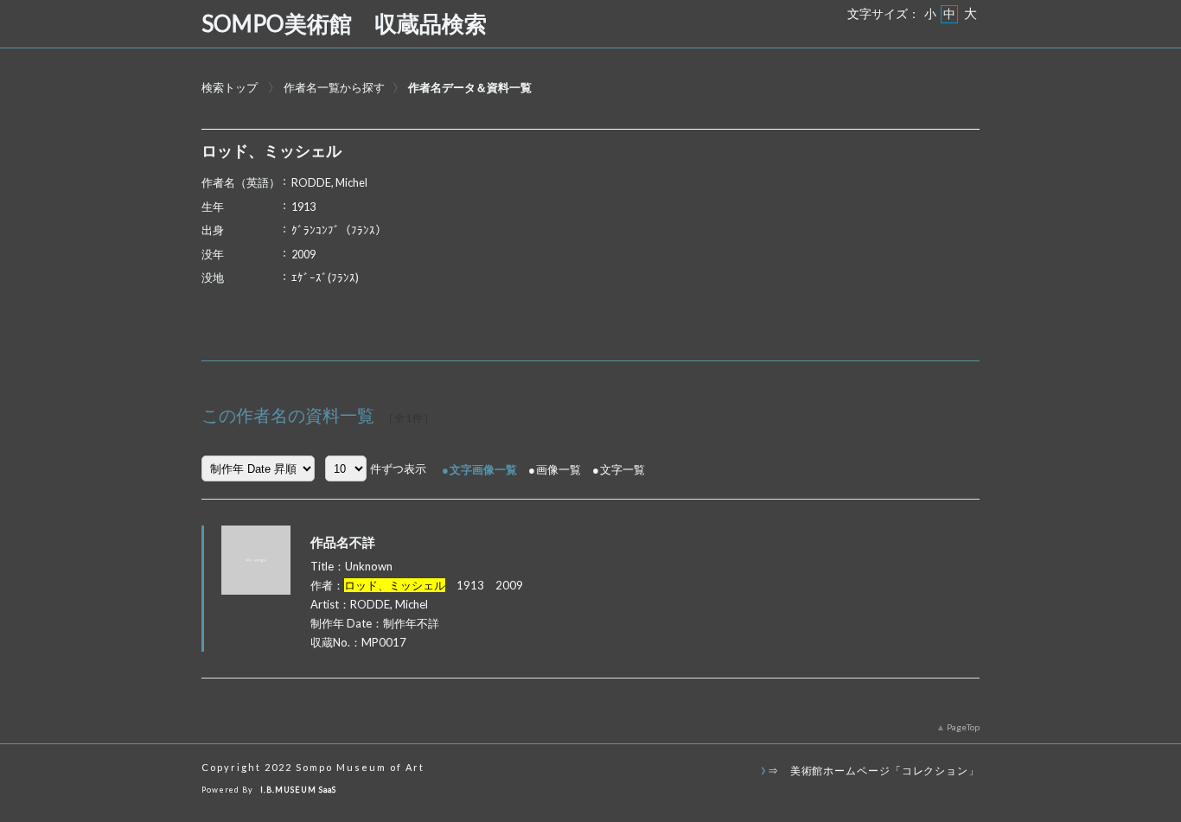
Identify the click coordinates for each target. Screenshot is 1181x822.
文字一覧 (622, 469)
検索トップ (229, 87)
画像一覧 (558, 469)
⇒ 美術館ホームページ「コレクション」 (874, 770)
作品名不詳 (342, 542)
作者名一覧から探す (334, 87)
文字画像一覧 (483, 469)
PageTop (963, 727)
